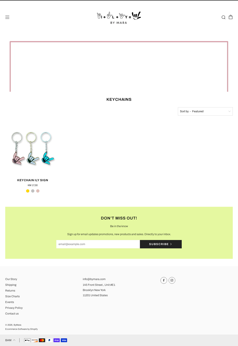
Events (9, 302)
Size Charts (12, 296)
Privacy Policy (14, 307)
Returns (10, 290)
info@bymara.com (94, 279)
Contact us (12, 313)
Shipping (10, 284)
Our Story (11, 279)
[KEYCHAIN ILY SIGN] (32, 148)
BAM (8, 340)
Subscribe (159, 244)
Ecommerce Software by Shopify (21, 329)
